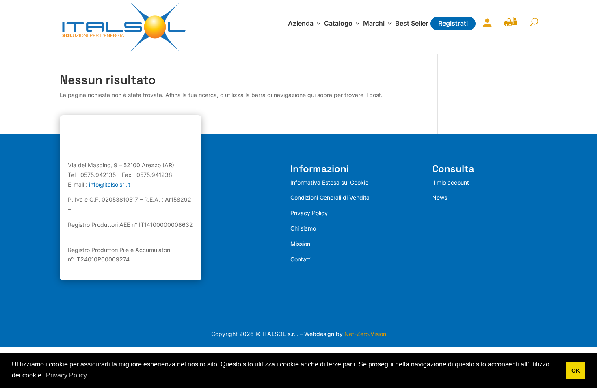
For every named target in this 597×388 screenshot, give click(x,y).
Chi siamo (303, 228)
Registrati (453, 23)
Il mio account (485, 27)
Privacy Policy (309, 212)
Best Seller (411, 23)
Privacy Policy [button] (66, 375)
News (439, 197)
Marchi (374, 23)
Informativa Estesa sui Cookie (329, 182)
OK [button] (575, 370)
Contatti (300, 259)
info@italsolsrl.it (109, 184)
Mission (300, 243)
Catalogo (338, 23)
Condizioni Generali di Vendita (330, 197)
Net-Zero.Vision (365, 333)
